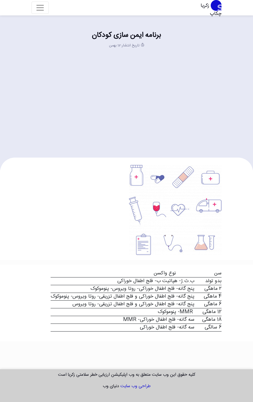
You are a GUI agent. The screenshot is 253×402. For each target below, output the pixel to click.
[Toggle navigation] (40, 8)
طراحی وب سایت (135, 386)
